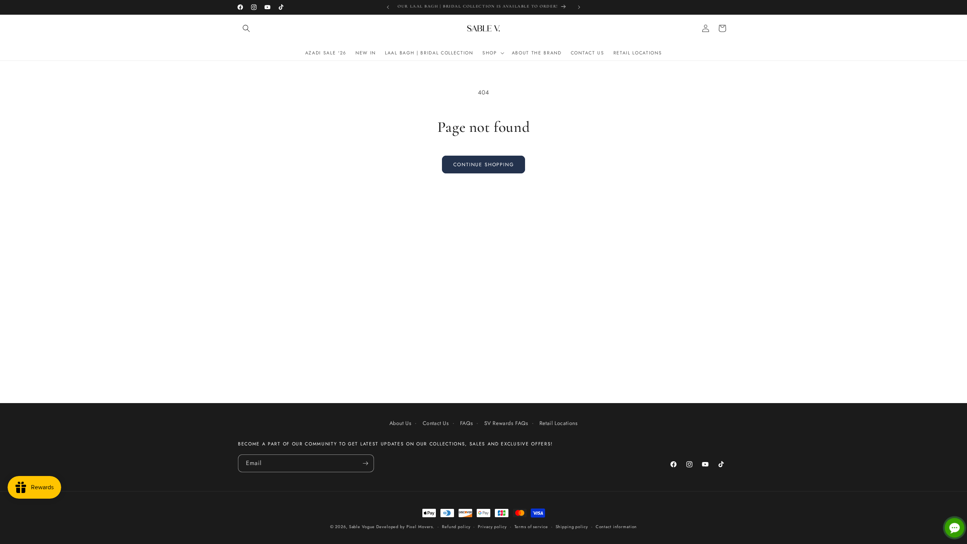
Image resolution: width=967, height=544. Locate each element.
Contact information (616, 527)
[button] (246, 28)
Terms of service (531, 527)
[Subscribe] (365, 463)
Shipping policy (572, 527)
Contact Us (436, 423)
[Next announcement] (579, 7)
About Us (400, 423)
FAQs (466, 423)
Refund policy (456, 527)
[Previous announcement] (388, 7)
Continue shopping (483, 164)
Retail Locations (558, 423)
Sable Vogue (362, 527)
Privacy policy (492, 527)
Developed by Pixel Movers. (405, 527)
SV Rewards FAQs (506, 423)
